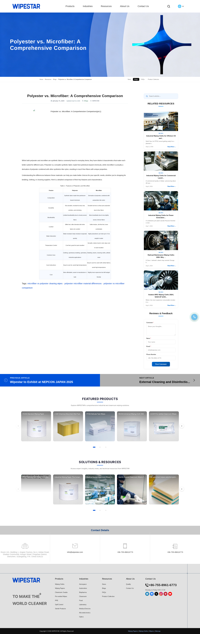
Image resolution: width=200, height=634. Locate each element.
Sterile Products (60, 608)
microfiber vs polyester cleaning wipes (45, 283)
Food (81, 600)
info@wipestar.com (75, 552)
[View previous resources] (18, 489)
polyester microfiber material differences (83, 283)
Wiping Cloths (59, 584)
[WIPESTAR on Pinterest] (165, 594)
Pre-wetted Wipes (61, 596)
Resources (106, 6)
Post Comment (161, 364)
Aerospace (83, 584)
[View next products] (182, 426)
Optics (81, 617)
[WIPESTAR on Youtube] (170, 594)
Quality (128, 584)
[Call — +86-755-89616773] (194, 317)
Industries (88, 6)
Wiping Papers (60, 588)
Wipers (151, 631)
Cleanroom (83, 596)
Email (148, 346)
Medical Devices (85, 608)
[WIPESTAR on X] (156, 594)
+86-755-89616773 (125, 552)
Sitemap (157, 631)
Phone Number (151, 354)
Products (70, 6)
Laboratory (82, 604)
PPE (56, 600)
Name (148, 338)
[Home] (26, 6)
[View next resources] (182, 489)
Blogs (136, 79)
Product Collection (153, 79)
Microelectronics (84, 613)
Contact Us (143, 6)
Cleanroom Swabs (61, 592)
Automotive (83, 588)
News (129, 79)
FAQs (143, 79)
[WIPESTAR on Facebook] (152, 594)
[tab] (94, 447)
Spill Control (59, 604)
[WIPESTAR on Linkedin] (147, 594)
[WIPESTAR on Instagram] (161, 594)
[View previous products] (18, 426)
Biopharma (83, 592)
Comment (150, 322)
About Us (124, 6)
